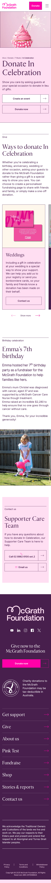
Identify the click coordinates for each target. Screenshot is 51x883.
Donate (10, 58)
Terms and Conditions (23, 866)
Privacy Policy (7, 866)
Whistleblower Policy (42, 866)
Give (4, 58)
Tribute (18, 58)
